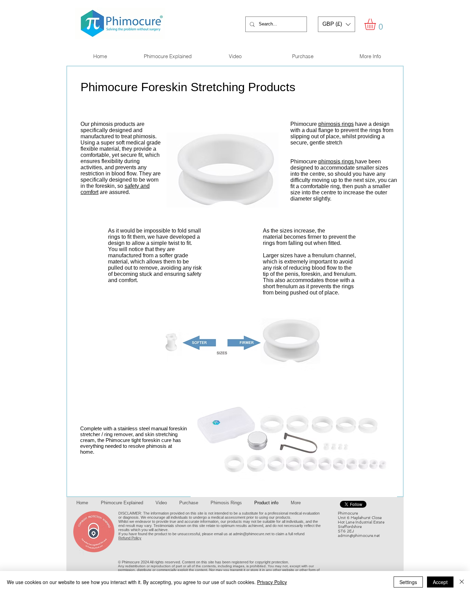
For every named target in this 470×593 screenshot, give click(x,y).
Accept (440, 582)
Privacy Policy (272, 582)
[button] (336, 24)
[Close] (462, 581)
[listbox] (336, 24)
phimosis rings (336, 124)
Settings (408, 582)
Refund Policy (129, 538)
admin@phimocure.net (251, 534)
